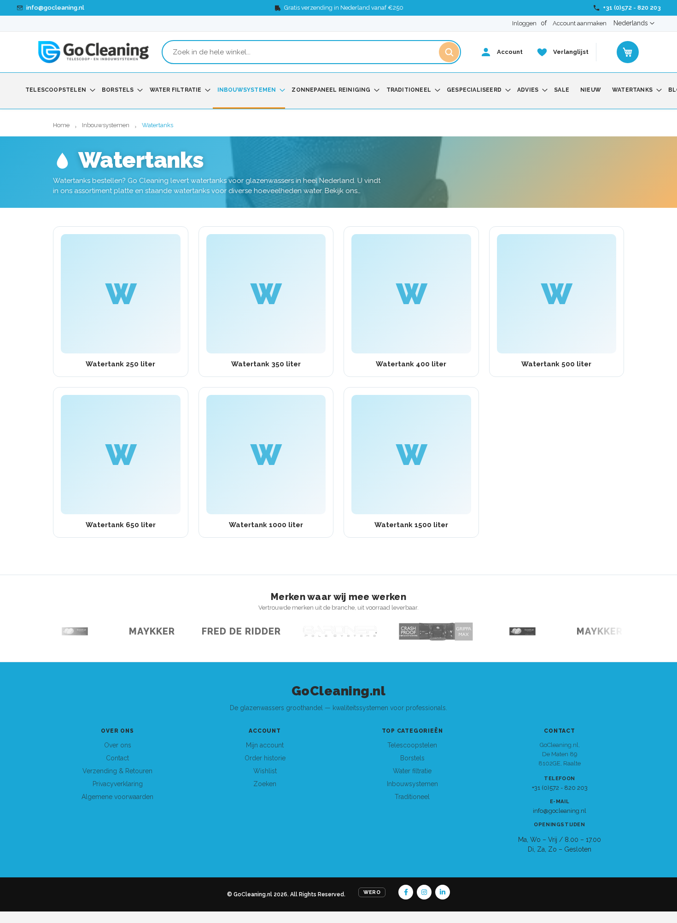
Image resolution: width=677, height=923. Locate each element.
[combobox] (311, 52)
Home (62, 125)
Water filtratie (412, 771)
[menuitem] (58, 90)
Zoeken (264, 784)
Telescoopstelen (412, 745)
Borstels (412, 758)
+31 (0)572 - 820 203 (560, 787)
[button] (633, 23)
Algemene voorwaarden (117, 796)
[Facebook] (405, 892)
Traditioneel (412, 796)
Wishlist (265, 771)
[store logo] (93, 52)
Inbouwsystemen (106, 125)
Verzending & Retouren (117, 771)
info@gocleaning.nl (559, 810)
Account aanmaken (580, 23)
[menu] (338, 91)
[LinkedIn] (442, 892)
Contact (117, 758)
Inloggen (524, 23)
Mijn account (265, 745)
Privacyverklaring (118, 784)
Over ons (117, 745)
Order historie (265, 758)
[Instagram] (424, 892)
